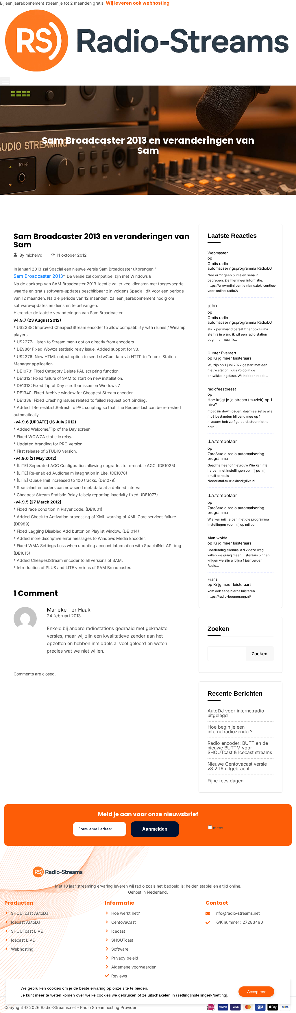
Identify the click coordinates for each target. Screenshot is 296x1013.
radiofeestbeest (222, 389)
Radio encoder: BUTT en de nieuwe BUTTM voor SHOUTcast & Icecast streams (240, 748)
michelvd (33, 255)
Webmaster (218, 253)
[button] (5, 81)
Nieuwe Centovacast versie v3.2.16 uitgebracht (237, 766)
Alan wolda (217, 538)
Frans (213, 579)
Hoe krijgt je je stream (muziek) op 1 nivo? (240, 402)
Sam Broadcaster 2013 (38, 276)
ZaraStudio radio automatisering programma (236, 456)
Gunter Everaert (222, 353)
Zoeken (218, 629)
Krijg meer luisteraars (232, 358)
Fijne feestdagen (225, 780)
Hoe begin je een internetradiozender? (230, 729)
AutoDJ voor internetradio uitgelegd (236, 713)
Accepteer (256, 991)
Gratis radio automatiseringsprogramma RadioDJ (240, 266)
